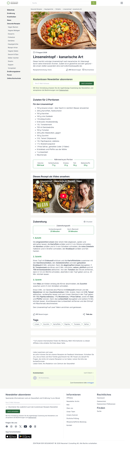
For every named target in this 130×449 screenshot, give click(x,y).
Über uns (70, 408)
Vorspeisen (12, 68)
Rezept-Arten (13, 47)
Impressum (101, 398)
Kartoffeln (56, 324)
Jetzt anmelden (86, 83)
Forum (9, 75)
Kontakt (69, 425)
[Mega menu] (122, 2)
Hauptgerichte (13, 44)
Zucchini (46, 324)
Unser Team (71, 412)
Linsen (37, 324)
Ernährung (11, 13)
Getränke (11, 41)
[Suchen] (93, 3)
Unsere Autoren (72, 415)
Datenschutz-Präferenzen (106, 404)
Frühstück (11, 37)
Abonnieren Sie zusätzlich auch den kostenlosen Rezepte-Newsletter (33, 407)
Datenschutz (63, 90)
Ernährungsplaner (13, 71)
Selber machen (13, 58)
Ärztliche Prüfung (73, 418)
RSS (68, 405)
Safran (86, 324)
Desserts (11, 34)
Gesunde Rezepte (13, 24)
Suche (99, 411)
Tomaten (77, 324)
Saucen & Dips (13, 54)
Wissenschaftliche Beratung (76, 422)
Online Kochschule (14, 78)
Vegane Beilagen (14, 30)
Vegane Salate (13, 51)
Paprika (67, 324)
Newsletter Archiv (73, 401)
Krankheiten (11, 17)
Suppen (10, 65)
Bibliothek (10, 10)
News (9, 20)
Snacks (10, 61)
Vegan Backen (13, 27)
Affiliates (70, 398)
